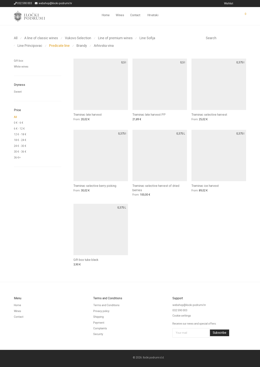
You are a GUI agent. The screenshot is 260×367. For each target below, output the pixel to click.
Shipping (98, 316)
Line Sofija (147, 38)
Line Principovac (30, 46)
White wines (21, 66)
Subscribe (219, 332)
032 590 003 (24, 3)
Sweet (18, 91)
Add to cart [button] (79, 119)
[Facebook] (240, 3)
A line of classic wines (41, 38)
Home (106, 15)
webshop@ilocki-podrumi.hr (55, 3)
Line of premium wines (115, 38)
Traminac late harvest (87, 114)
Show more (94, 119)
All (16, 38)
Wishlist (228, 3)
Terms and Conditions (106, 305)
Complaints (100, 328)
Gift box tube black (85, 260)
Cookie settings (181, 315)
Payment (98, 322)
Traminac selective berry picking (94, 186)
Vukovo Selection (78, 38)
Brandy (82, 46)
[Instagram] (245, 3)
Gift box (18, 60)
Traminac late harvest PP (149, 114)
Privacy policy (101, 311)
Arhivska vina (104, 46)
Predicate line (59, 46)
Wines (120, 15)
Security (98, 334)
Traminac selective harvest (209, 114)
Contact (135, 15)
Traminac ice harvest (205, 186)
